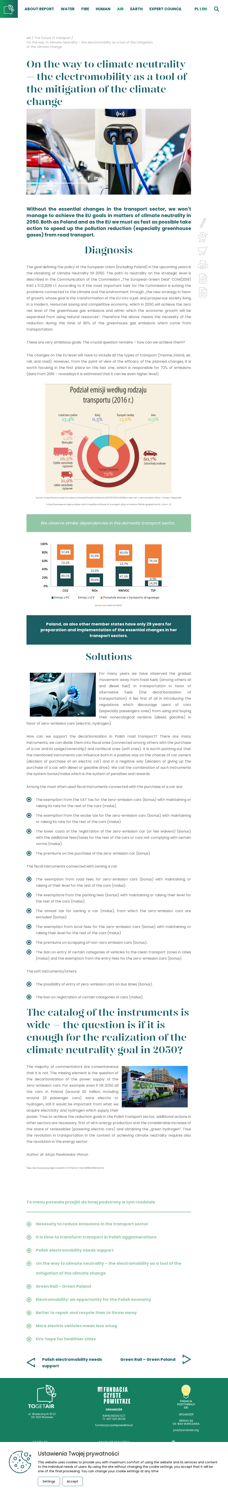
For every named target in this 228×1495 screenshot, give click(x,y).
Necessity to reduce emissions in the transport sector (92, 1224)
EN (204, 9)
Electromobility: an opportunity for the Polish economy (93, 1299)
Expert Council (165, 9)
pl (197, 9)
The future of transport (52, 38)
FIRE (85, 9)
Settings (49, 1481)
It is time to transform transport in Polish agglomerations (96, 1237)
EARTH (136, 9)
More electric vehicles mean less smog (76, 1325)
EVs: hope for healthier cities (66, 1339)
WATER (68, 9)
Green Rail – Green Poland (63, 1286)
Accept (72, 1481)
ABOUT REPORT (39, 9)
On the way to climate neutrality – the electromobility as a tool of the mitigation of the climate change (89, 44)
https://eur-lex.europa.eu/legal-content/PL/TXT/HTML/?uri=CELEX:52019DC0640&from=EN (65, 1168)
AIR (120, 9)
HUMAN (103, 9)
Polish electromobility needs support (75, 1250)
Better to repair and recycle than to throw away (86, 1312)
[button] (88, 178)
